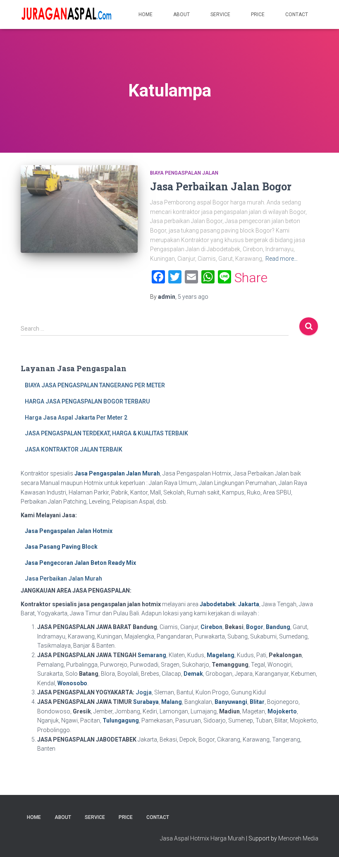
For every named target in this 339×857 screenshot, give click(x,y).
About (181, 14)
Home (145, 14)
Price (258, 14)
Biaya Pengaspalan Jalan (184, 173)
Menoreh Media (298, 838)
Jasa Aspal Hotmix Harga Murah (202, 838)
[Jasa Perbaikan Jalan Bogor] (79, 209)
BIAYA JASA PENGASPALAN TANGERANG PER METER (95, 385)
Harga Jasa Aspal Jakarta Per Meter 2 (76, 417)
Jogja (144, 692)
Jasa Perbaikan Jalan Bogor (220, 186)
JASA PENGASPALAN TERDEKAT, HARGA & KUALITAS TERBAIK (106, 433)
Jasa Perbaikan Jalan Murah (63, 578)
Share (250, 277)
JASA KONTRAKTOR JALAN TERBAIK (73, 449)
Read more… (281, 258)
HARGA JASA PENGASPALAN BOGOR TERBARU (87, 401)
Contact (296, 14)
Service (220, 14)
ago (193, 296)
